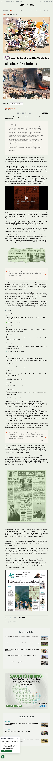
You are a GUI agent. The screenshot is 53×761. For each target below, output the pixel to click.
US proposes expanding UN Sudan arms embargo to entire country (20, 656)
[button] (26, 198)
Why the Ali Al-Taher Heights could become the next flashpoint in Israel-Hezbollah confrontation (22, 740)
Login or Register (7, 750)
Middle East (7, 721)
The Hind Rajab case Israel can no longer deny (17, 731)
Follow (45, 113)
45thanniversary (13, 621)
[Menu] (1, 1)
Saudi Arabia (13, 11)
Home (4, 14)
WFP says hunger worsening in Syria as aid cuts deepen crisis (21, 636)
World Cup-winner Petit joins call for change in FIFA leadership (22, 643)
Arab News (8, 1)
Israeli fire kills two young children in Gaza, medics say (20, 662)
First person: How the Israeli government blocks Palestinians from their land (21, 723)
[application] (26, 198)
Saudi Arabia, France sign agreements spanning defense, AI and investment (32, 10)
